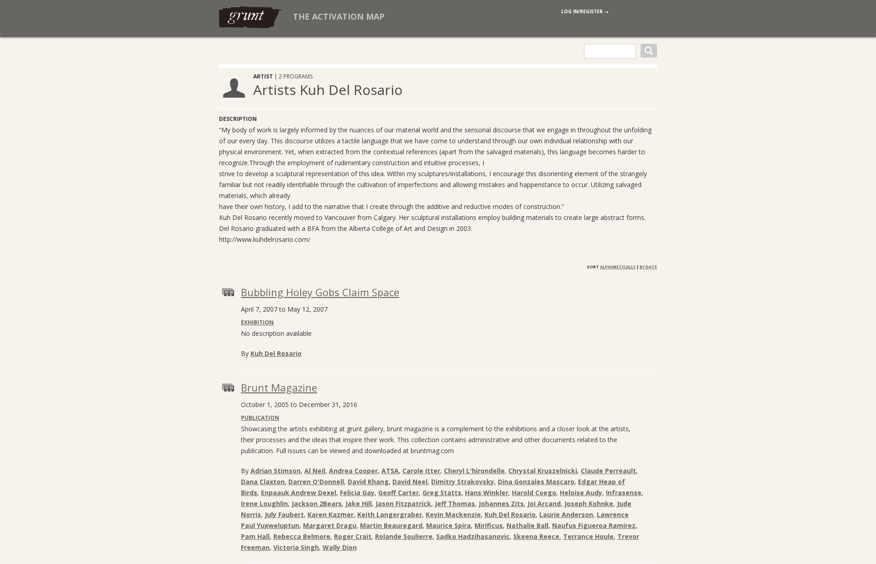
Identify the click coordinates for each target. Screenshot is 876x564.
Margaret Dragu (329, 525)
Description (238, 119)
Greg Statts (441, 492)
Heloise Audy (581, 492)
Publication (260, 418)
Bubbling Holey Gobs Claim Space (320, 292)
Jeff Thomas (455, 503)
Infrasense (623, 492)
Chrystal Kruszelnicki (542, 470)
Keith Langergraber (389, 514)
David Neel (410, 481)
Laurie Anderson (566, 514)
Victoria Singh (296, 547)
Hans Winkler (486, 492)
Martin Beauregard (391, 525)
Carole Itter (421, 470)
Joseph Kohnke (588, 503)
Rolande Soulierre (404, 536)
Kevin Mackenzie (453, 514)
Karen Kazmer (331, 514)
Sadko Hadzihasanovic (473, 536)
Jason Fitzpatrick (403, 503)
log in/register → (585, 11)
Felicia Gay (357, 492)
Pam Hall (255, 536)
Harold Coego (534, 492)
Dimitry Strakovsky (462, 481)
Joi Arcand (544, 503)
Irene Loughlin (264, 503)
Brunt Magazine (279, 387)
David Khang (368, 481)
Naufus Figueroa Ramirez (594, 525)
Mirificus (488, 525)
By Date (648, 267)
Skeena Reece (536, 536)
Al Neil (314, 470)
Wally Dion (340, 547)
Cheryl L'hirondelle (474, 470)
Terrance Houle (588, 536)
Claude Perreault (608, 470)
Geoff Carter (398, 492)
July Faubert (284, 514)
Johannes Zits (501, 503)
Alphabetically (618, 267)
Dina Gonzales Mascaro (536, 481)
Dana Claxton (263, 481)
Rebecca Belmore (301, 536)
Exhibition (257, 322)
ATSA (390, 470)
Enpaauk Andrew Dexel (298, 492)
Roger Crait (352, 536)
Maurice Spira (448, 525)
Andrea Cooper (353, 470)
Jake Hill (358, 503)
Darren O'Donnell (316, 481)
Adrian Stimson (275, 470)
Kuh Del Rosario (276, 353)
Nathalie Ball (527, 525)
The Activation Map (339, 16)
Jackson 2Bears (317, 503)
